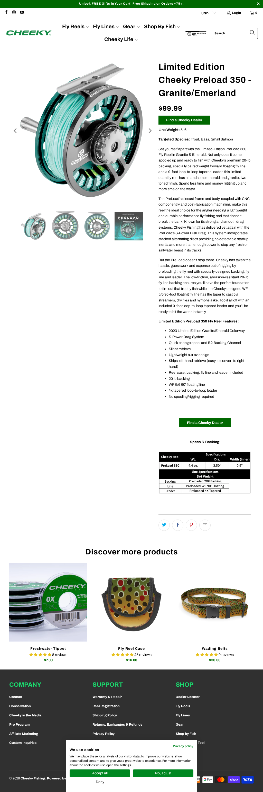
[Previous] (16, 130)
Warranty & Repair (107, 697)
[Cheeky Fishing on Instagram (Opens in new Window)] (14, 13)
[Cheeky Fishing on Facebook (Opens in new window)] (6, 13)
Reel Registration (106, 706)
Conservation (20, 706)
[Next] (149, 130)
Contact (15, 697)
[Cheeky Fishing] (29, 33)
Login (236, 13)
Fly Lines (183, 715)
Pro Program (19, 724)
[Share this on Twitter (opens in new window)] (164, 525)
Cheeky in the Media (25, 715)
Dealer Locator (188, 697)
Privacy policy (183, 746)
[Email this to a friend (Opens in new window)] (205, 525)
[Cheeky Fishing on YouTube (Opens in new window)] (22, 13)
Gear (180, 724)
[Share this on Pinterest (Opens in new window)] (191, 525)
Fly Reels (183, 706)
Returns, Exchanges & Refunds (117, 724)
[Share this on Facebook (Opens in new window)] (177, 525)
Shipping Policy (104, 715)
